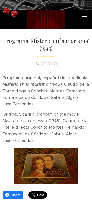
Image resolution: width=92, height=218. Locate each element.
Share (16, 195)
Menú (84, 14)
